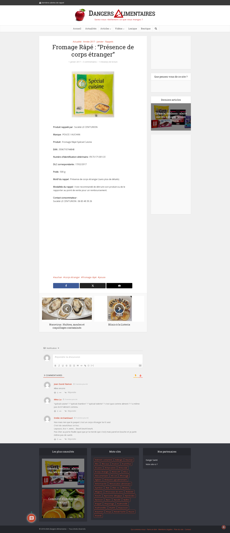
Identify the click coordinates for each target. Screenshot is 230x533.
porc (109, 499)
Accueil (77, 28)
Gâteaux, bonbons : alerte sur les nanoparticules (171, 115)
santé (112, 507)
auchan (58, 277)
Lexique (132, 28)
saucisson (123, 507)
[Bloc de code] (81, 365)
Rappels (109, 41)
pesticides (130, 495)
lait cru (116, 487)
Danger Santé (152, 460)
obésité (130, 491)
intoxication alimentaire (121, 483)
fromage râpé (89, 277)
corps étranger (72, 277)
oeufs (98, 495)
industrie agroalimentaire (116, 479)
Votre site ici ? (152, 464)
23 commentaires (63, 477)
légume (99, 491)
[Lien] (85, 365)
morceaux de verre (115, 491)
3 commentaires (90, 62)
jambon (99, 487)
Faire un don (152, 529)
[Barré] (66, 365)
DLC (126, 471)
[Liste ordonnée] (70, 365)
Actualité (77, 41)
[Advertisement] (93, 239)
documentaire (102, 475)
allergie (119, 459)
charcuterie (111, 467)
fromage (124, 475)
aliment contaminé (104, 459)
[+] (92, 365)
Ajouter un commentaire (63, 507)
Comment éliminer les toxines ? (63, 500)
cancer (116, 463)
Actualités (90, 28)
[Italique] (59, 365)
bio (97, 463)
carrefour (127, 463)
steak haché (120, 511)
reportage (110, 503)
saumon (99, 511)
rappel (98, 503)
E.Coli (114, 475)
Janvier (100, 41)
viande (99, 515)
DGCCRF (116, 471)
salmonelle (123, 503)
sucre (132, 511)
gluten (98, 479)
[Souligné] (63, 365)
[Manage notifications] (224, 527)
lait (108, 487)
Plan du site (178, 529)
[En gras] (55, 365)
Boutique (146, 28)
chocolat (123, 467)
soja (109, 511)
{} (89, 365)
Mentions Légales (165, 529)
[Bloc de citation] (78, 365)
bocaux (106, 463)
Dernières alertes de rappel (52, 2)
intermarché (101, 483)
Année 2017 (89, 41)
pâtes (127, 499)
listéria (126, 487)
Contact (188, 529)
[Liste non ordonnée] (74, 365)
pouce (102, 277)
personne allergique (113, 495)
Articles (104, 28)
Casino (99, 467)
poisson (99, 499)
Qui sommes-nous (138, 529)
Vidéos (118, 28)
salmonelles (101, 507)
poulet (117, 499)
